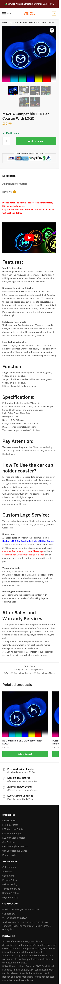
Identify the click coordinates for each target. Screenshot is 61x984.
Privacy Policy (9, 880)
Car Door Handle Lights (14, 850)
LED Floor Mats (10, 824)
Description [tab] (8, 175)
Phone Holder (9, 854)
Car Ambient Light (12, 833)
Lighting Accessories (18, 22)
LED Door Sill (9, 820)
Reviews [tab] (8, 191)
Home (4, 22)
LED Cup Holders (40, 673)
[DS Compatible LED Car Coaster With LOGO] (25, 714)
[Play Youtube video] (29, 237)
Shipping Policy (10, 892)
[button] (52, 30)
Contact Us (8, 875)
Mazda (52, 673)
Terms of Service (11, 888)
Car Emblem (8, 842)
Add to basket (36, 141)
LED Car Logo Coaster (38, 22)
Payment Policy (10, 897)
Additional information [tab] (15, 183)
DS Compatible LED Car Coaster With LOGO (22, 742)
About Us (7, 871)
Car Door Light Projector (15, 846)
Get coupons (9, 867)
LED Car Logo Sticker (13, 829)
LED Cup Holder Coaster (20, 673)
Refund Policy (9, 884)
